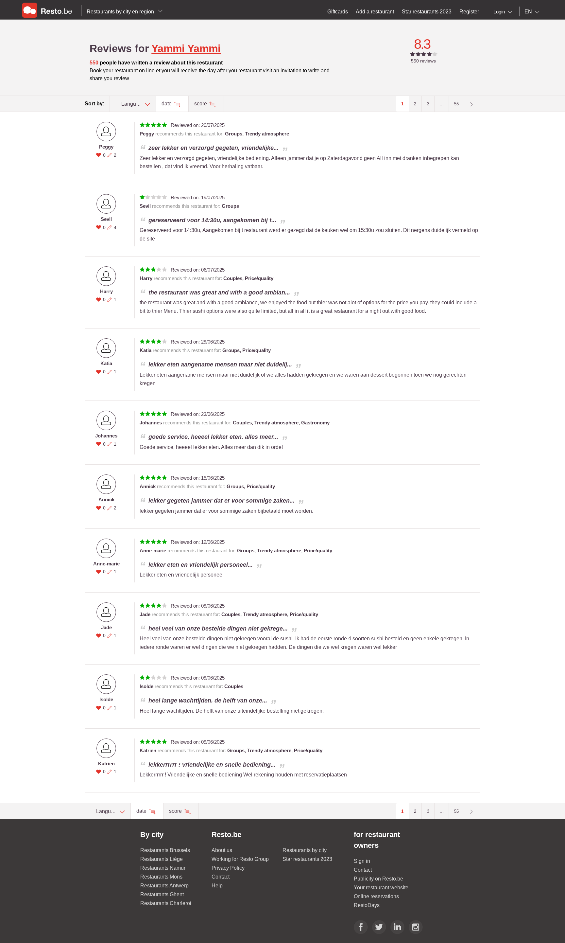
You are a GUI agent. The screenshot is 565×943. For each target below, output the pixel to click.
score (201, 103)
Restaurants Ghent (162, 894)
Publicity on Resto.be (378, 878)
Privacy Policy (228, 868)
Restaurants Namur (162, 868)
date (167, 103)
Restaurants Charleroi (165, 903)
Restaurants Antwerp (164, 885)
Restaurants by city (304, 850)
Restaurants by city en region (121, 11)
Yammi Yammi (186, 48)
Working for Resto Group (240, 859)
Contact (221, 877)
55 (456, 103)
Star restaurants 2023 (307, 859)
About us (222, 850)
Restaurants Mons (161, 877)
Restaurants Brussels (165, 850)
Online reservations (376, 896)
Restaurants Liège (161, 859)
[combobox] (504, 12)
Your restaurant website (381, 887)
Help (217, 885)
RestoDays (367, 905)
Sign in (362, 861)
